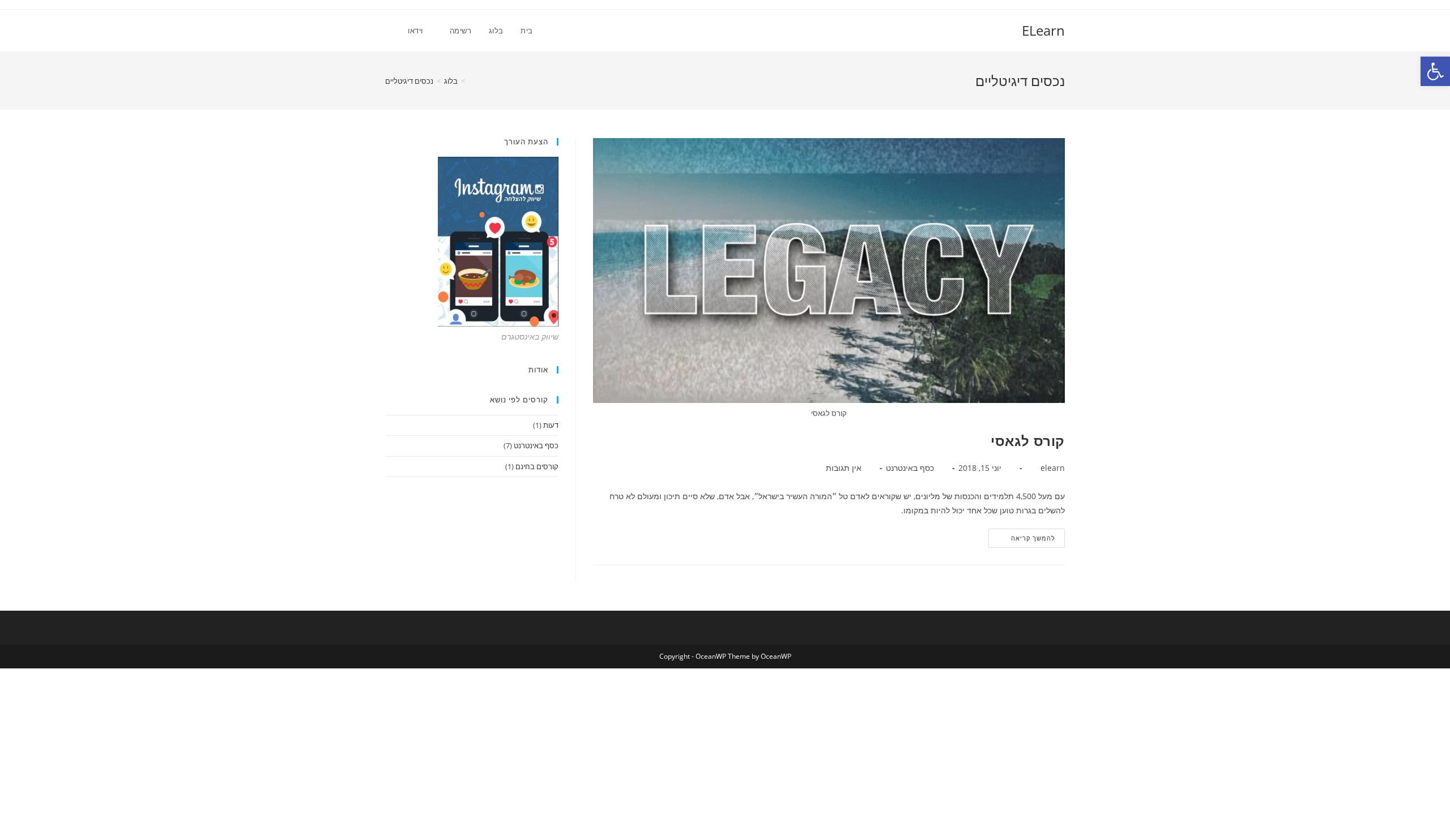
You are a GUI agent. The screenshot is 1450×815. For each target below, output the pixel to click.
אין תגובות (844, 467)
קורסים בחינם (536, 466)
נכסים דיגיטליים (409, 81)
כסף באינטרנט (910, 467)
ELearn (1043, 30)
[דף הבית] (471, 81)
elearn (1052, 467)
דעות (550, 425)
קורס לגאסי (1028, 440)
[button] (1435, 71)
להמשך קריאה (1022, 540)
